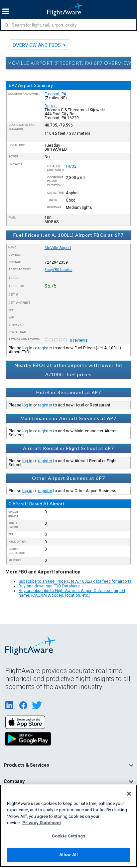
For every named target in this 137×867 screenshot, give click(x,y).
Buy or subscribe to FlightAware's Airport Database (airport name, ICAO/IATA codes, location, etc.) (72, 593)
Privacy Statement (41, 822)
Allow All (68, 854)
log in (27, 348)
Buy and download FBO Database (49, 586)
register (45, 348)
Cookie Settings (68, 835)
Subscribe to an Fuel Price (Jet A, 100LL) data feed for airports (75, 581)
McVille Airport (58, 247)
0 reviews (78, 340)
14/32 (71, 166)
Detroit (51, 106)
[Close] (129, 793)
